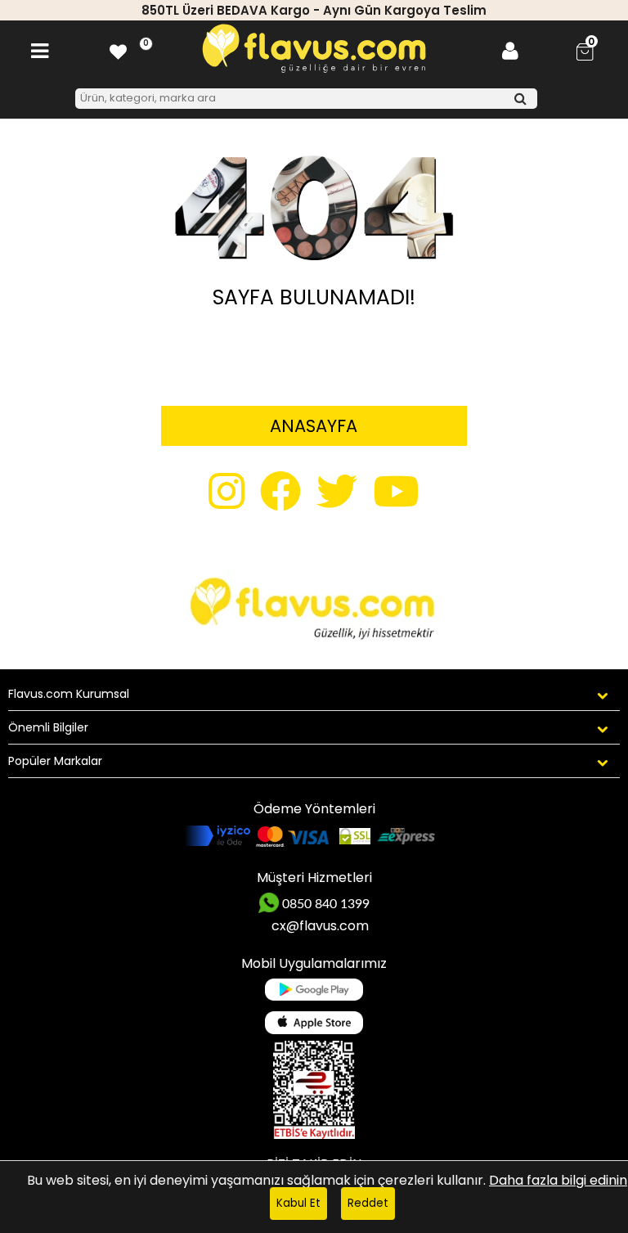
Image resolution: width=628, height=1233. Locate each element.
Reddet (368, 1203)
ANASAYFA (313, 426)
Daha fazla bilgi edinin (558, 1180)
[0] (118, 51)
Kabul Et (298, 1203)
